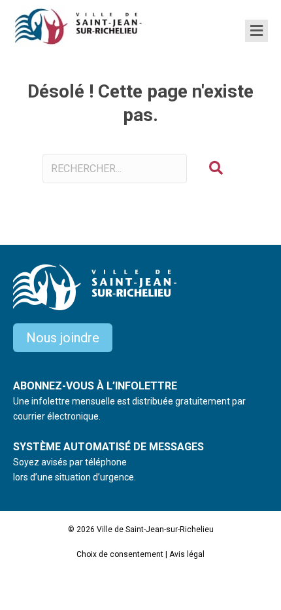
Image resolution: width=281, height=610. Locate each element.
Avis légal (187, 554)
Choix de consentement (119, 554)
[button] (216, 168)
